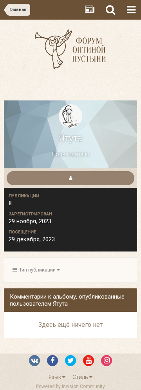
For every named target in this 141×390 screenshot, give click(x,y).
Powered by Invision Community (70, 386)
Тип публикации (37, 270)
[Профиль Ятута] (70, 178)
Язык (55, 377)
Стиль (80, 377)
